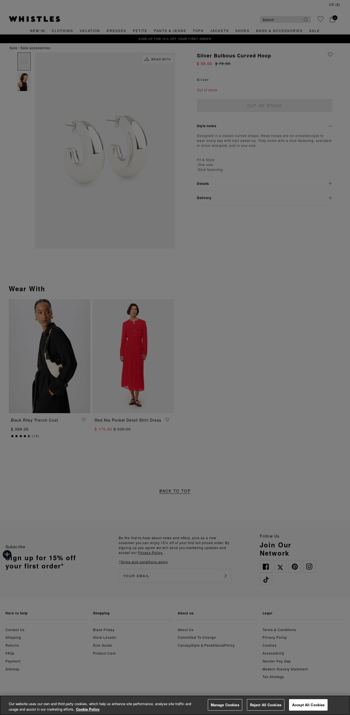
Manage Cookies (225, 704)
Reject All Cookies (265, 704)
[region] (175, 705)
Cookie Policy (88, 709)
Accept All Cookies (308, 704)
